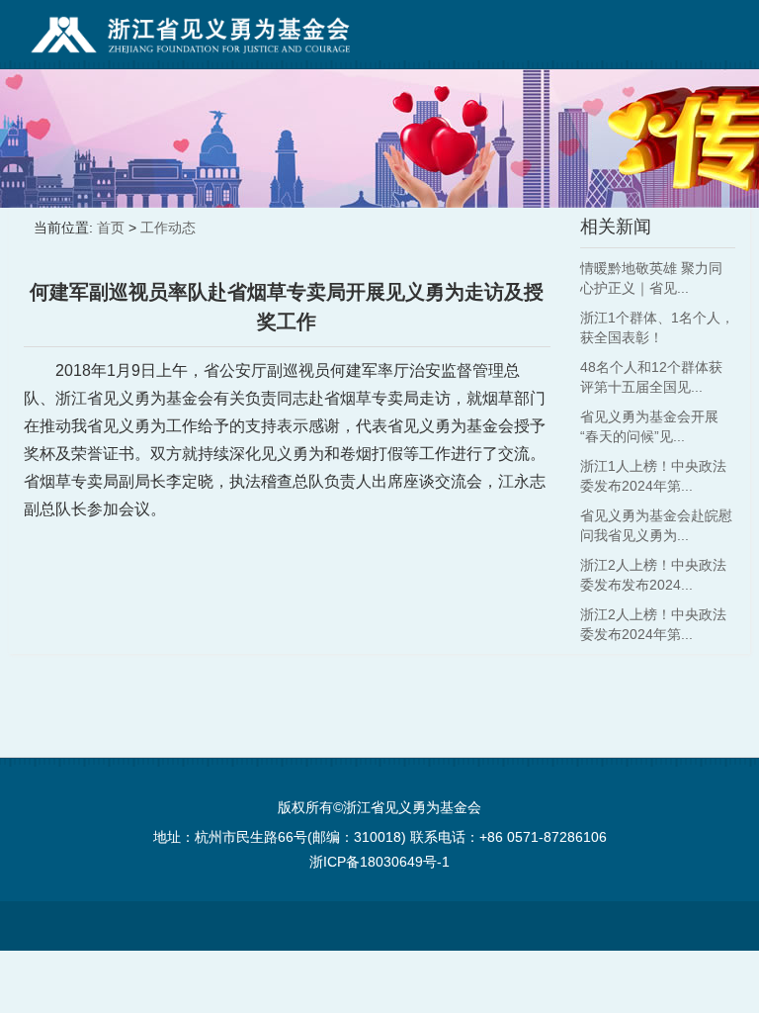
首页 (111, 227)
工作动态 (168, 227)
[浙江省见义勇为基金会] (191, 34)
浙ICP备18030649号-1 (379, 862)
